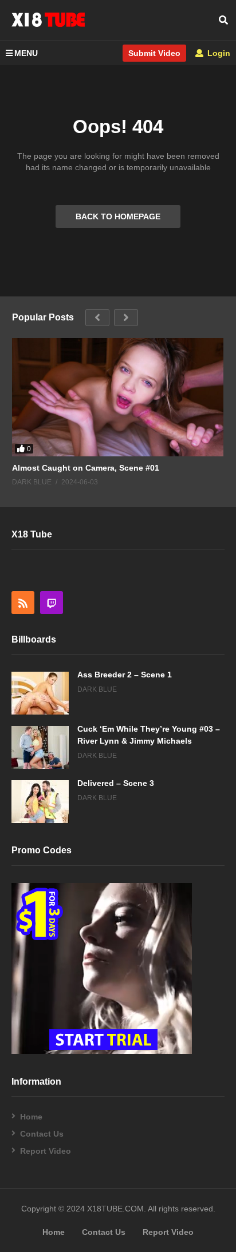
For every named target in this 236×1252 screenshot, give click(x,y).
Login (217, 53)
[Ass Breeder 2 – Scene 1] (40, 693)
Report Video (45, 1150)
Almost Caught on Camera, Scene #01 (85, 467)
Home (31, 1116)
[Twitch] (51, 602)
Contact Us (42, 1133)
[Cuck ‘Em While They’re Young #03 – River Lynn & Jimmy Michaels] (40, 747)
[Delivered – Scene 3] (40, 801)
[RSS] (22, 602)
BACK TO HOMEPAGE (118, 216)
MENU (26, 53)
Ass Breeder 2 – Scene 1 (124, 674)
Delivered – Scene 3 (115, 783)
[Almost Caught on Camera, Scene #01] (117, 397)
